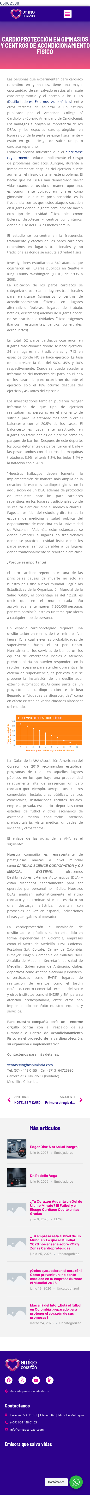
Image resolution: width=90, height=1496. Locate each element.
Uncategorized (68, 1254)
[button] (68, 14)
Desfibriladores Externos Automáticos (39, 101)
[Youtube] (36, 1380)
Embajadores (63, 1152)
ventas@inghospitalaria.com (30, 1065)
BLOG (58, 1219)
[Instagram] (22, 1380)
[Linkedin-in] (50, 1380)
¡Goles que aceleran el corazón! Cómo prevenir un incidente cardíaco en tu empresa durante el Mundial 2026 (56, 1277)
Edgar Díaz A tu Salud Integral (54, 1147)
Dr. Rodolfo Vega (43, 1176)
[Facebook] (8, 1380)
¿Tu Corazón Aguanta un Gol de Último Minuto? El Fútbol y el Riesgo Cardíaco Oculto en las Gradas (56, 1207)
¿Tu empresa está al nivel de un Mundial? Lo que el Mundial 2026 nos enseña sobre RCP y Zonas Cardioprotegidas (55, 1242)
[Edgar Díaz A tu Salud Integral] (16, 1148)
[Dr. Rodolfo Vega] (16, 1177)
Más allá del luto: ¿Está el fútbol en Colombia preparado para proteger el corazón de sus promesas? (55, 1311)
